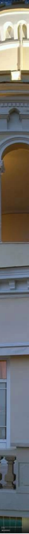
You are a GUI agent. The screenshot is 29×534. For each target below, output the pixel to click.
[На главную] (4, 3)
